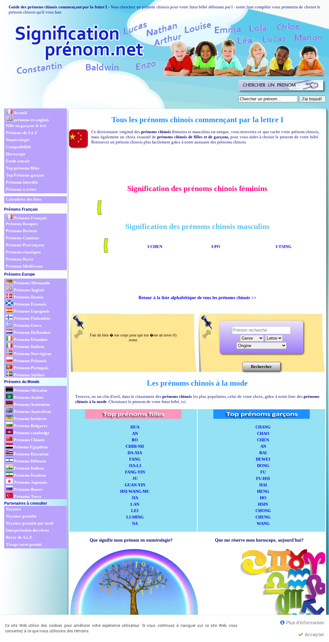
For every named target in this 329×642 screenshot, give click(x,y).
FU (263, 472)
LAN (134, 504)
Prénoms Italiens (28, 346)
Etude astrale (18, 161)
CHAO (263, 433)
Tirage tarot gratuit (24, 544)
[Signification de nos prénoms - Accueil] (164, 48)
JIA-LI (135, 465)
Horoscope (15, 153)
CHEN (263, 439)
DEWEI (263, 459)
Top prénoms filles (22, 168)
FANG (134, 459)
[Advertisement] (120, 92)
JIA (134, 497)
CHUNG (263, 517)
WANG (263, 523)
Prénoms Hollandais (32, 332)
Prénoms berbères (30, 418)
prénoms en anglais (31, 119)
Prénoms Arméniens (31, 404)
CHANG (263, 427)
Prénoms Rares (19, 259)
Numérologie (18, 139)
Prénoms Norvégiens (32, 353)
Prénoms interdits (22, 182)
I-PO (215, 246)
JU (135, 478)
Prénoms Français (30, 218)
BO (135, 439)
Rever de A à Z (19, 537)
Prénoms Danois (28, 297)
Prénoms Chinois (29, 439)
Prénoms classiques (23, 252)
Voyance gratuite (21, 516)
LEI (134, 510)
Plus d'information (304, 622)
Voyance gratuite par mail (29, 523)
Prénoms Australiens (32, 411)
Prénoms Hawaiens (31, 454)
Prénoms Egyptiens (30, 447)
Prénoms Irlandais (30, 339)
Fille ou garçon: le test (26, 125)
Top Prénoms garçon (25, 175)
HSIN (263, 504)
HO (263, 497)
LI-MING (135, 517)
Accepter (314, 634)
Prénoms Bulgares (30, 425)
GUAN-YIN (135, 484)
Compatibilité (18, 146)
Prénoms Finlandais (31, 318)
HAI (263, 484)
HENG (263, 491)
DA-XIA (135, 452)
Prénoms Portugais (31, 367)
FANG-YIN (135, 472)
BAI (263, 452)
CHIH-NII (135, 446)
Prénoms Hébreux (30, 461)
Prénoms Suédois (29, 374)
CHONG (263, 510)
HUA (134, 427)
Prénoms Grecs (27, 325)
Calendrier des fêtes (23, 199)
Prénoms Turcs (27, 496)
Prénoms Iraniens (29, 475)
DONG (263, 465)
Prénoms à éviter (21, 189)
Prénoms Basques (22, 223)
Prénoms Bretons (21, 230)
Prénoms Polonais (30, 360)
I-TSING (283, 246)
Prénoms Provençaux (25, 245)
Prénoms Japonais (30, 482)
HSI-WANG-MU (134, 491)
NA (135, 523)
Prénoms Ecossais (29, 304)
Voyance (13, 509)
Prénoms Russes (28, 489)
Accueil (20, 112)
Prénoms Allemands (31, 282)
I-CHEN (154, 246)
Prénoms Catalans (22, 237)
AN (135, 433)
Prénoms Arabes (28, 397)
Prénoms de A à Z (21, 132)
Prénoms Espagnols (31, 311)
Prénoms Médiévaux (24, 266)
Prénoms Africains (30, 390)
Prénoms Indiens (28, 468)
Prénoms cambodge (31, 432)
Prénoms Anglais (28, 290)
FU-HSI (263, 478)
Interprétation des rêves (27, 530)
